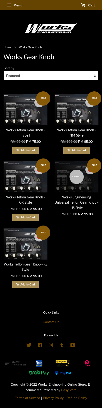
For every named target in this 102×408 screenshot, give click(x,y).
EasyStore (69, 390)
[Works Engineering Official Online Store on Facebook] (39, 346)
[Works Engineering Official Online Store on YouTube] (73, 346)
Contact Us (51, 322)
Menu (18, 5)
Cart (91, 5)
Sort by (9, 68)
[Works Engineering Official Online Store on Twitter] (29, 346)
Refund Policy (76, 398)
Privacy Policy (53, 398)
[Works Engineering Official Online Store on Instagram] (50, 346)
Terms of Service (27, 398)
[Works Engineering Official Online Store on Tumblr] (62, 346)
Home (7, 47)
